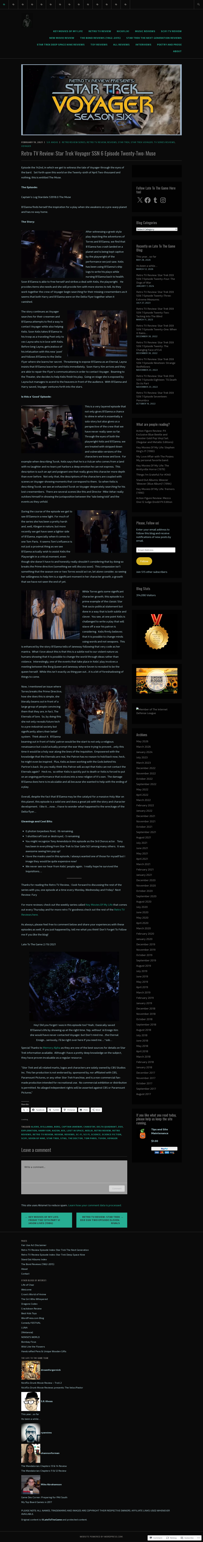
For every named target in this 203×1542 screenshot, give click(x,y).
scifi (24, 1138)
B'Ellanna (46, 1126)
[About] (125, 4)
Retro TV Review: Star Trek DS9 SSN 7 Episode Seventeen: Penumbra (155, 396)
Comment (117, 1188)
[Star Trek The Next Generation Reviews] (69, 4)
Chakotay (89, 1126)
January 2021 (144, 874)
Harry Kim (44, 1130)
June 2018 (142, 1040)
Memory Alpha (51, 1047)
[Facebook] (147, 200)
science (96, 1134)
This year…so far (146, 256)
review (59, 1134)
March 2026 (143, 746)
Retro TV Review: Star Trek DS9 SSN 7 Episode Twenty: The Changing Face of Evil (155, 346)
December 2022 (145, 768)
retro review (102, 1130)
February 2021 (145, 869)
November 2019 (145, 949)
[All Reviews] (97, 4)
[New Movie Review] (50, 4)
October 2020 (144, 890)
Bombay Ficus (28, 1341)
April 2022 (142, 794)
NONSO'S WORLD (30, 1337)
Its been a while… (146, 265)
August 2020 (143, 901)
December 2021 (145, 816)
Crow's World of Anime (33, 1294)
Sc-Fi (79, 1134)
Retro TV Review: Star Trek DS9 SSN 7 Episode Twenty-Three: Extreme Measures (155, 295)
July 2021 (141, 842)
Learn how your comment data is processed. (95, 1205)
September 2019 (146, 960)
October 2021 (144, 826)
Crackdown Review (31, 1308)
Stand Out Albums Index (34, 1259)
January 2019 (144, 1003)
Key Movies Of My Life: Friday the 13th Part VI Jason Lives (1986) (44, 1219)
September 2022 (146, 784)
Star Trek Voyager (142, 142)
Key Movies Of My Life (99, 904)
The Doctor (75, 1138)
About (177, 51)
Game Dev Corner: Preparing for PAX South (44, 1497)
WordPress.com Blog (32, 1318)
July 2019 (141, 971)
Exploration (29, 1130)
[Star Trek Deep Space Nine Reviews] (78, 4)
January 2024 (144, 752)
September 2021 (146, 832)
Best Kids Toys (29, 1313)
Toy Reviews (99, 44)
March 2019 (143, 992)
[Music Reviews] (32, 4)
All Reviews (121, 44)
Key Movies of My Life (68, 31)
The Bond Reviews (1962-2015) (100, 37)
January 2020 (144, 939)
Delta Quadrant (107, 1126)
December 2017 (145, 1072)
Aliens (35, 1126)
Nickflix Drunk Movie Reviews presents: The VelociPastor (52, 1387)
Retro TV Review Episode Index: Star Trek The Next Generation (55, 1249)
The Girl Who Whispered (34, 1299)
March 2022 (143, 800)
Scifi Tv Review (171, 31)
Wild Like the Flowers (33, 1346)
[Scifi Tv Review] (41, 4)
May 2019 (142, 981)
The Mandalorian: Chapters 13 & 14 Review (44, 1465)
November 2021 (145, 821)
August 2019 (143, 965)
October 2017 (144, 1083)
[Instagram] (163, 200)
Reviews (112, 142)
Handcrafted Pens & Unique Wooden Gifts (43, 1351)
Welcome (26, 1289)
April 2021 (142, 858)
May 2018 (142, 1045)
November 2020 (146, 885)
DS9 (120, 1126)
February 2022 (145, 805)
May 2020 (142, 917)
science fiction (111, 1134)
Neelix (89, 1130)
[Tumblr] (155, 200)
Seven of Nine (36, 1138)
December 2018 (145, 1008)
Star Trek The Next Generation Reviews (154, 37)
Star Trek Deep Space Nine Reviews (61, 44)
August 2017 (143, 1094)
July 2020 (142, 906)
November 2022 (146, 773)
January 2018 (144, 1067)
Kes (63, 1130)
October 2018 (144, 1019)
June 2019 (142, 976)
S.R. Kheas (52, 142)
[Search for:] (198, 4)
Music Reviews (145, 31)
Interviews (143, 44)
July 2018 (141, 1035)
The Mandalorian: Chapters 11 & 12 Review (43, 1470)
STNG (63, 1138)
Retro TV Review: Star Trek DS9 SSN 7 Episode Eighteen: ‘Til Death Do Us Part (156, 379)
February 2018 (145, 1061)
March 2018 (143, 1056)
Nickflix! (123, 31)
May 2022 (142, 789)
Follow (144, 561)
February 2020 (145, 933)
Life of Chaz (27, 1284)
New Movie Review (61, 37)
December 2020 (146, 880)
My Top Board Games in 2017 (36, 1502)
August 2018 (143, 1029)
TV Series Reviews (164, 142)
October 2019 (144, 955)
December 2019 (145, 944)
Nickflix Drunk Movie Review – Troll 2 (41, 1382)
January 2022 (144, 810)
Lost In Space (75, 1130)
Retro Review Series (74, 142)
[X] (139, 200)
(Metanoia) (27, 1332)
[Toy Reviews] (88, 4)
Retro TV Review (100, 31)
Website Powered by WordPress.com (101, 1536)
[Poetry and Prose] (116, 4)
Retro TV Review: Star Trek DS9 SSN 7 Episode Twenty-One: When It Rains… (156, 329)
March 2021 (143, 864)
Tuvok (102, 1138)
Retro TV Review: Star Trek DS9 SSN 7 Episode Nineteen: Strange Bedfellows (155, 362)
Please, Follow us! (147, 522)
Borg (57, 1126)
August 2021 (143, 837)
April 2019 (142, 987)
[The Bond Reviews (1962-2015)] (60, 4)
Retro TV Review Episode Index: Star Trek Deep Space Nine (53, 1254)
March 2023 (143, 762)
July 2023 (142, 757)
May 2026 (142, 741)
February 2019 (145, 997)
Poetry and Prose (169, 44)
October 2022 (144, 778)
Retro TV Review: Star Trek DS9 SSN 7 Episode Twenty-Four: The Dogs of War (155, 278)
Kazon (56, 1130)
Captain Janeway (72, 1126)
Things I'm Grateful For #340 (153, 474)
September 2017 (146, 1088)
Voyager (26, 146)
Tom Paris (90, 1138)
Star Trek (124, 142)
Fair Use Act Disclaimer (34, 1245)
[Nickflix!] (22, 4)
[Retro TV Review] (13, 4)
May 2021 (142, 853)
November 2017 (145, 1078)
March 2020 (143, 928)
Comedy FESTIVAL (31, 1322)
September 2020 (146, 896)
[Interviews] (106, 4)
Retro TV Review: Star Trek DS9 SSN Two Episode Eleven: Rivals (100, 1219)
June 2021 (142, 848)
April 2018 (142, 1051)
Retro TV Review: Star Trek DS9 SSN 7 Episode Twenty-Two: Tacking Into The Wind (155, 312)
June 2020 (142, 912)
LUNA (24, 1327)
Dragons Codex (29, 1303)
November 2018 (146, 1013)
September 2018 (146, 1024)
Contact (25, 1273)
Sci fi (86, 1134)
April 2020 (142, 922)
